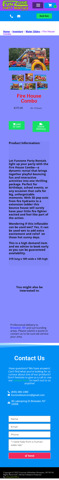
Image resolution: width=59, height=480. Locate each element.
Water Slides (33, 31)
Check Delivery (41, 127)
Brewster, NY (18, 328)
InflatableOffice (12, 477)
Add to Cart (17, 125)
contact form (21, 380)
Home (6, 31)
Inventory (17, 31)
